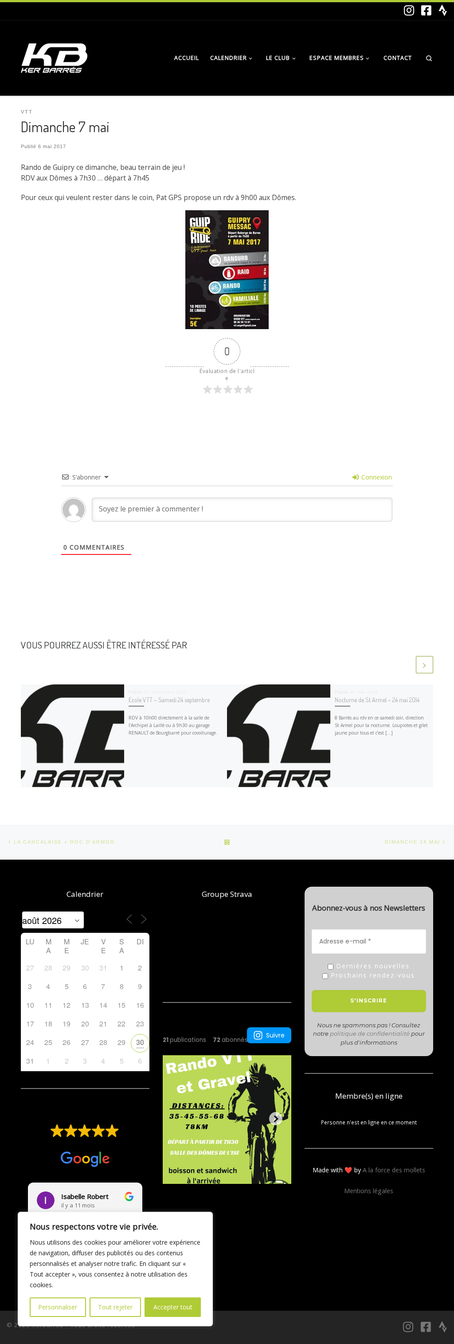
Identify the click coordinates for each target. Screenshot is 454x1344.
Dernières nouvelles (371, 966)
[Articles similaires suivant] (424, 664)
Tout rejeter (115, 1307)
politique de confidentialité (370, 1033)
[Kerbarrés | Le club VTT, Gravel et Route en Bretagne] (54, 55)
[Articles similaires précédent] (405, 664)
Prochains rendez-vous (371, 975)
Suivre (275, 1035)
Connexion (376, 477)
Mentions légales (368, 1191)
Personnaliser (57, 1307)
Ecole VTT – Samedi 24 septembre (169, 699)
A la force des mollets (394, 1170)
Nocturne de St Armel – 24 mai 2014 (377, 699)
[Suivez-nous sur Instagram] (409, 10)
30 (140, 1042)
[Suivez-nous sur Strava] (442, 10)
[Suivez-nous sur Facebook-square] (426, 10)
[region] (115, 1269)
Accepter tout (172, 1307)
